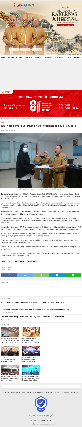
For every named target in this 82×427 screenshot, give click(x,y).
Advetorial (59, 57)
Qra (9, 267)
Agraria (11, 57)
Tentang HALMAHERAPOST (35, 392)
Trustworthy (65, 392)
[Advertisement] (41, 74)
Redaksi (6, 392)
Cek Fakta (28, 57)
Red (9, 269)
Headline (6, 118)
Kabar (12, 118)
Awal (3, 57)
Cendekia (48, 57)
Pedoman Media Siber (18, 392)
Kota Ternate (19, 261)
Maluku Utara (32, 261)
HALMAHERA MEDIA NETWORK (44, 424)
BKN (10, 261)
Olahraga (38, 57)
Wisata (68, 57)
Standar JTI (74, 392)
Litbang (19, 57)
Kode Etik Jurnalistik (52, 392)
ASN (3, 261)
